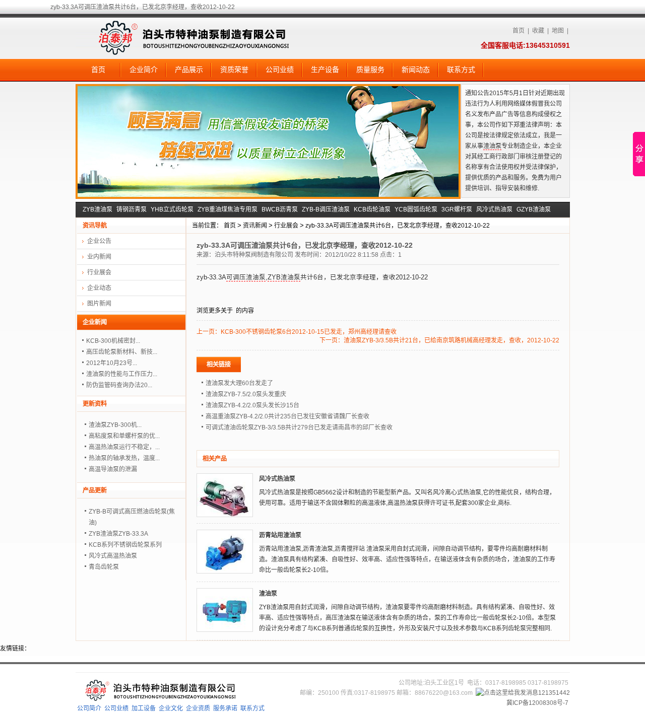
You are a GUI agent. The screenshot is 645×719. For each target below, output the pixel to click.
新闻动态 (416, 69)
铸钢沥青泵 (131, 209)
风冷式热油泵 (494, 209)
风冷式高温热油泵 (113, 555)
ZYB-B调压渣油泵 (326, 209)
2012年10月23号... (111, 363)
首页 (518, 30)
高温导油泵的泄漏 (113, 469)
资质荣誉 (234, 69)
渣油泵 (492, 146)
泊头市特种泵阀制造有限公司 (254, 254)
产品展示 (189, 69)
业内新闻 (99, 256)
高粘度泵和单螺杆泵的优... (124, 436)
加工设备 (144, 708)
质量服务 (370, 69)
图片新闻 (99, 303)
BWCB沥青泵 (280, 209)
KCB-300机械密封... (113, 340)
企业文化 (171, 708)
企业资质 (198, 708)
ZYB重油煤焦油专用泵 (227, 209)
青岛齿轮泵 (104, 566)
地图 (558, 30)
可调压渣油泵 (246, 277)
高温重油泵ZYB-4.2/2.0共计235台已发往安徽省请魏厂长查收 (287, 416)
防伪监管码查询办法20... (119, 385)
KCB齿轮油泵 (372, 209)
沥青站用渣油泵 (280, 535)
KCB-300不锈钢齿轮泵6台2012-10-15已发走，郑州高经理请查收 (309, 331)
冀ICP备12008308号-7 (537, 702)
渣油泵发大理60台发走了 (239, 383)
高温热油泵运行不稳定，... (124, 447)
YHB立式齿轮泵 (172, 209)
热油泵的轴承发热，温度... (124, 458)
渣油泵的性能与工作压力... (121, 374)
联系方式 (461, 69)
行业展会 (286, 225)
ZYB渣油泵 (97, 209)
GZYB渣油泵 (534, 209)
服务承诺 (225, 708)
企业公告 (99, 241)
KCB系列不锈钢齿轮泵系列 (125, 544)
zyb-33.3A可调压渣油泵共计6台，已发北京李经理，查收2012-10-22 (397, 225)
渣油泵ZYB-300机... (115, 424)
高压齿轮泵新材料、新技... (121, 351)
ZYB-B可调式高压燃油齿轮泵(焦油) (132, 517)
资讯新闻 (255, 225)
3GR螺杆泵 (456, 209)
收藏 (538, 30)
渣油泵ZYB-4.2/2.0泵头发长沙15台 (252, 405)
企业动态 (99, 288)
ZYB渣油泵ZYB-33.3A (118, 533)
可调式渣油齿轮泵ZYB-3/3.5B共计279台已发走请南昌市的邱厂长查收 (299, 427)
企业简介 (144, 69)
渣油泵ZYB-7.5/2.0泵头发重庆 (246, 394)
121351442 (554, 692)
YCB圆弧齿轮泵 (416, 209)
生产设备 (325, 69)
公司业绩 (280, 69)
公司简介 (89, 708)
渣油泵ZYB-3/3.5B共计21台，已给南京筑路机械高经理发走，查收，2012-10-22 (451, 340)
